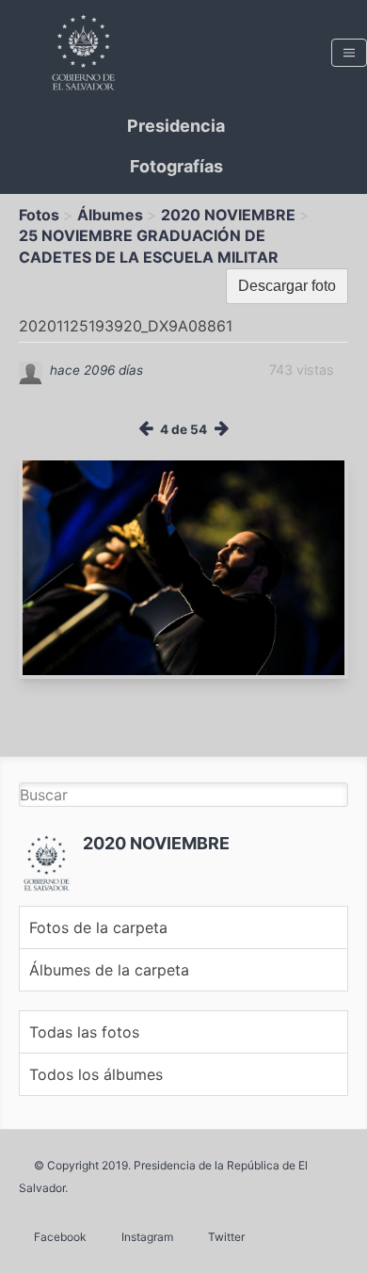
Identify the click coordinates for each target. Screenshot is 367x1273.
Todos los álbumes (96, 1074)
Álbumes (110, 214)
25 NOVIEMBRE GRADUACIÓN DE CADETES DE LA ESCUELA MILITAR (149, 246)
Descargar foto (287, 286)
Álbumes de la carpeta (109, 969)
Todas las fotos (84, 1032)
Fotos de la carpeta (98, 927)
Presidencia (176, 126)
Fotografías (176, 166)
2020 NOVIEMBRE (228, 214)
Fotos (39, 214)
